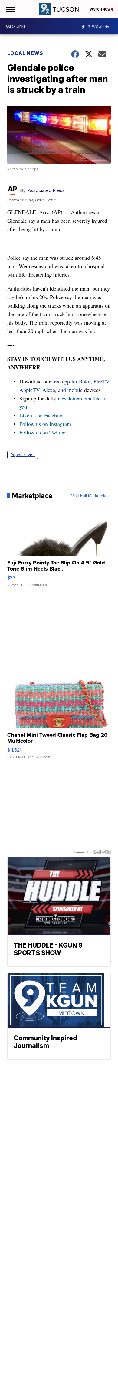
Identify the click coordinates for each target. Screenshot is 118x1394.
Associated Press (46, 190)
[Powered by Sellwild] (102, 852)
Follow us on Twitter (42, 432)
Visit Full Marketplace (91, 495)
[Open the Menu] (10, 9)
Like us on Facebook (42, 415)
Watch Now (100, 9)
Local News (25, 53)
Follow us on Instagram (45, 423)
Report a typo (23, 455)
